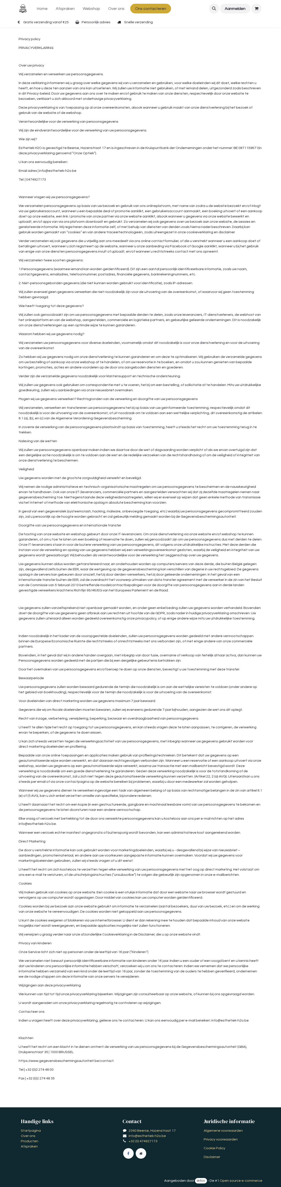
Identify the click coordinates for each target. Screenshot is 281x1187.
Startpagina (31, 1130)
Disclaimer (212, 1157)
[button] (214, 9)
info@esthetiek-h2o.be (147, 1136)
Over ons (28, 1136)
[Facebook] (128, 1153)
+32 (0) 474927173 (143, 1141)
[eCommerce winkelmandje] (256, 9)
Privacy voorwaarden (221, 1139)
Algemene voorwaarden (223, 1130)
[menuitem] (42, 8)
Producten (29, 1141)
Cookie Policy (214, 1148)
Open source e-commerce (241, 1180)
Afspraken (29, 1146)
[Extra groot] (141, 1153)
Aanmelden (235, 9)
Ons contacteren (150, 9)
